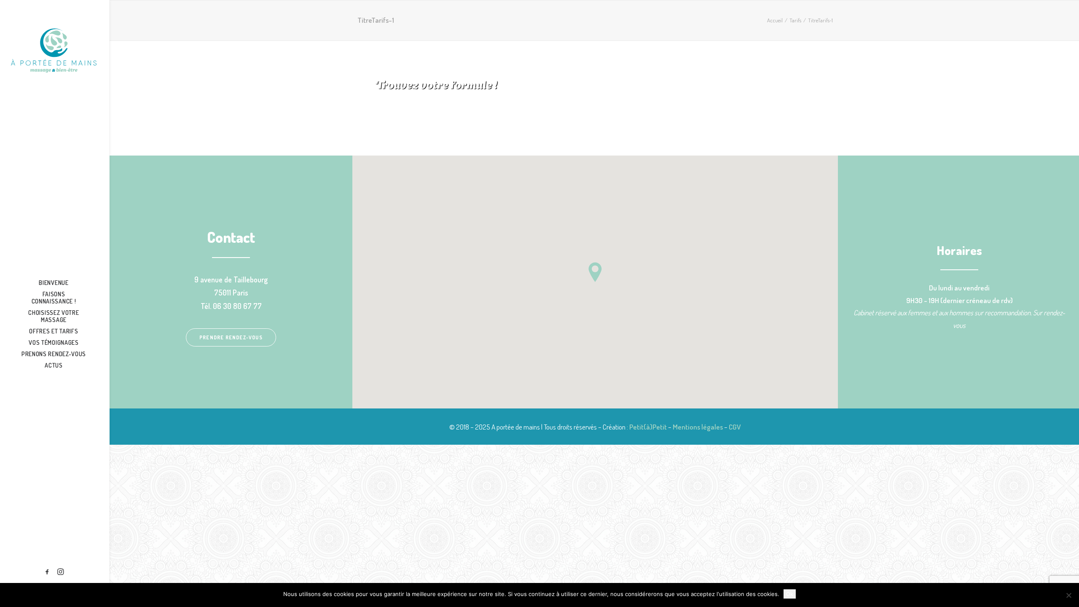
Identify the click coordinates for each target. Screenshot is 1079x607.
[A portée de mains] (54, 50)
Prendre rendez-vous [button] (231, 337)
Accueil (775, 20)
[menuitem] (47, 572)
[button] (47, 572)
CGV (735, 426)
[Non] (1068, 595)
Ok (789, 594)
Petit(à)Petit (648, 426)
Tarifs (795, 20)
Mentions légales (698, 426)
